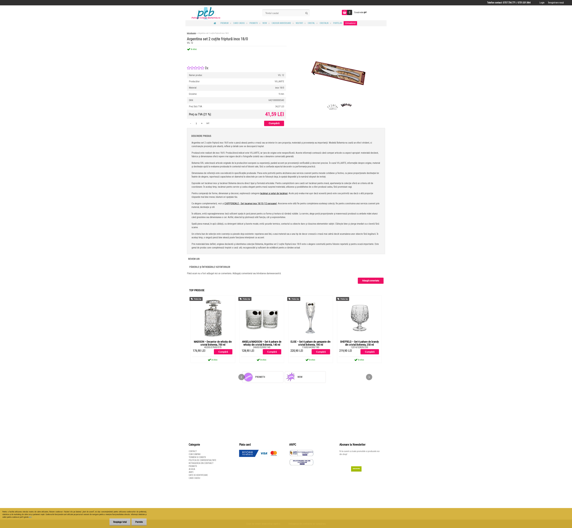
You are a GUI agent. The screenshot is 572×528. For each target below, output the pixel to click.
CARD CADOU (239, 23)
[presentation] (314, 73)
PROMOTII (254, 23)
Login (541, 2)
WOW (264, 23)
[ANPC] (301, 451)
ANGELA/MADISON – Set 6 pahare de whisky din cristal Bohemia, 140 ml (261, 343)
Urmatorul (350, 23)
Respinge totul (120, 522)
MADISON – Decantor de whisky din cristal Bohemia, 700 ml (213, 343)
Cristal (311, 23)
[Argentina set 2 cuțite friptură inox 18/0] (339, 73)
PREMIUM (224, 23)
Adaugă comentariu (370, 280)
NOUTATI (299, 23)
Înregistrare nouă (556, 2)
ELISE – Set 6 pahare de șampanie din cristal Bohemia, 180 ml (311, 343)
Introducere (191, 33)
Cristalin (324, 23)
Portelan (337, 23)
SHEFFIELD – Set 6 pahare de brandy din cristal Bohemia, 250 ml (359, 343)
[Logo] (205, 12)
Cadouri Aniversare (281, 23)
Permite (139, 522)
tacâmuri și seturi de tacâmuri (274, 193)
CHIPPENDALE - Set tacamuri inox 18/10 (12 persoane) (250, 203)
